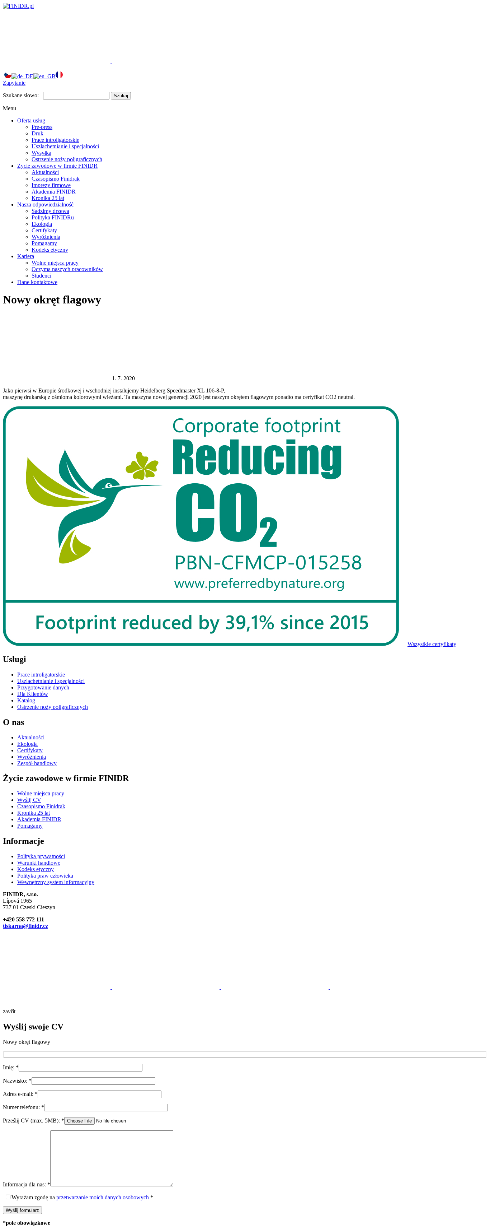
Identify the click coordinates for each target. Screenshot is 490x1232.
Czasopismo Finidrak (56, 179)
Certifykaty (44, 230)
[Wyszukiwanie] (166, 61)
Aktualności (45, 172)
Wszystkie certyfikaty (431, 644)
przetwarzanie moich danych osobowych (102, 1197)
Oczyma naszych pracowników (67, 269)
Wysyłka (41, 153)
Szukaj (121, 95)
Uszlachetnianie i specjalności (65, 146)
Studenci (41, 276)
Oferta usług (31, 120)
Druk (37, 133)
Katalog (26, 700)
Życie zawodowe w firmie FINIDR (57, 166)
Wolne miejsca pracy (55, 263)
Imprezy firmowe (51, 185)
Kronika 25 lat (48, 198)
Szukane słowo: (21, 95)
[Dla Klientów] (57, 61)
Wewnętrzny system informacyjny (55, 882)
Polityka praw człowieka (45, 876)
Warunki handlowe (38, 863)
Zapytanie (14, 83)
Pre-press (42, 127)
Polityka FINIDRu (53, 217)
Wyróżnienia (46, 237)
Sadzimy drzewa (50, 211)
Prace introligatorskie (55, 140)
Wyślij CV (29, 800)
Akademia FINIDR (54, 192)
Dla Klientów (32, 694)
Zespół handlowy (37, 763)
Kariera (25, 256)
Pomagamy (44, 243)
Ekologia (42, 224)
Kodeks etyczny (50, 250)
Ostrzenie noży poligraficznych (67, 159)
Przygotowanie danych (43, 687)
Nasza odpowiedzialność (45, 204)
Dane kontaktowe (37, 282)
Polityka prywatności (41, 856)
